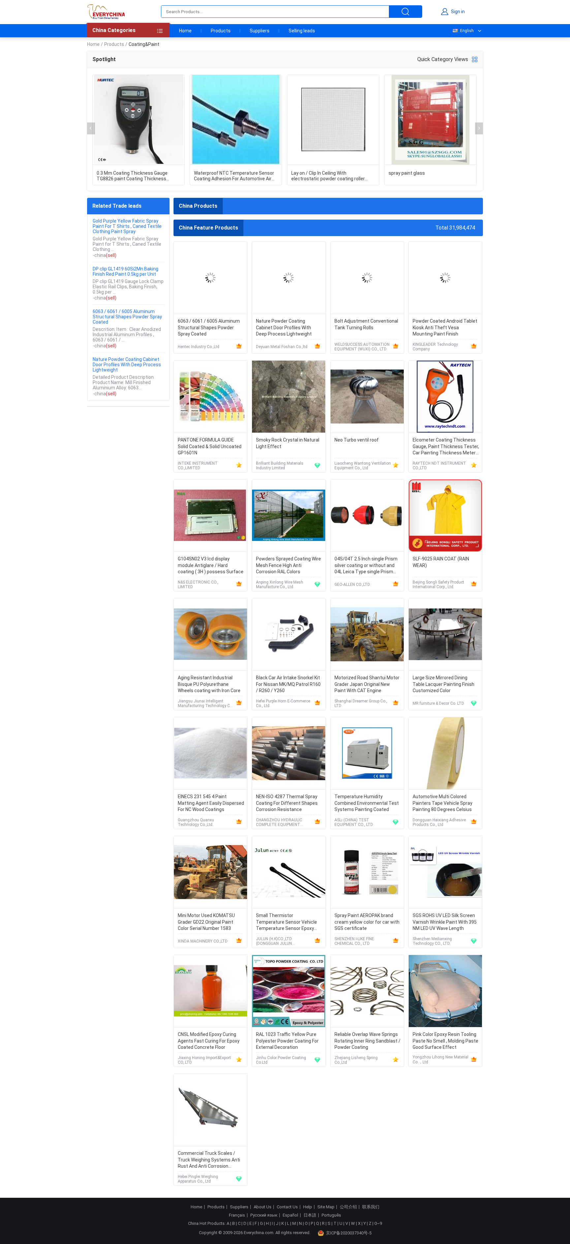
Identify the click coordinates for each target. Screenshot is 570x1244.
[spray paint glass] (430, 120)
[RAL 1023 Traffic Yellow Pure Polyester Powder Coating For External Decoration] (288, 991)
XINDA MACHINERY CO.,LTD (203, 941)
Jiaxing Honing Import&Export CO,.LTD (204, 1060)
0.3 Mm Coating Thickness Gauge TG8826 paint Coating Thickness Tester (132, 175)
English (467, 30)
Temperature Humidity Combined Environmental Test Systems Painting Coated (366, 803)
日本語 (309, 1215)
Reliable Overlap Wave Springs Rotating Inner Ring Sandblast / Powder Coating (367, 1041)
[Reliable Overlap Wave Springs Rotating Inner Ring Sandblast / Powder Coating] (367, 991)
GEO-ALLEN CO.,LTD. (352, 584)
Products (221, 30)
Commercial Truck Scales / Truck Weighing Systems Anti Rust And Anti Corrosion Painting (209, 1160)
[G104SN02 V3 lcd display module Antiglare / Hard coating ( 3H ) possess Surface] (210, 516)
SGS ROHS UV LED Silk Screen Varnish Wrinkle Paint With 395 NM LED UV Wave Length (445, 922)
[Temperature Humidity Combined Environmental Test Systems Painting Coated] (367, 753)
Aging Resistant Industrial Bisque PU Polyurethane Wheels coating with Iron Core (209, 684)
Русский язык (263, 1215)
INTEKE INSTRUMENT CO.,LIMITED (198, 465)
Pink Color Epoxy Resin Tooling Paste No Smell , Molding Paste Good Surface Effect (445, 1041)
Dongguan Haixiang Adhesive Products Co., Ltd (439, 822)
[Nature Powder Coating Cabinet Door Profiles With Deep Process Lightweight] (288, 278)
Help (307, 1207)
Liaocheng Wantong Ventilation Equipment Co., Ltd (362, 465)
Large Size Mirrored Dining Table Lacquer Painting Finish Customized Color (443, 684)
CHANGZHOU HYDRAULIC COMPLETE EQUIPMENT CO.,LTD (279, 822)
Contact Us (287, 1207)
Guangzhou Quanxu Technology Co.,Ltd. (196, 822)
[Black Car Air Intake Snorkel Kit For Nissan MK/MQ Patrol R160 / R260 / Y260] (288, 634)
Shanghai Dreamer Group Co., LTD (360, 703)
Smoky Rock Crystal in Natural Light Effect (287, 443)
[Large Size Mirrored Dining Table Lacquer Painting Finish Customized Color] (445, 634)
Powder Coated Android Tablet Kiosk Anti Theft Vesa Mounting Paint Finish (445, 327)
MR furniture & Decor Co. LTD (438, 703)
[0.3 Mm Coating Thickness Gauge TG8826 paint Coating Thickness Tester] (138, 120)
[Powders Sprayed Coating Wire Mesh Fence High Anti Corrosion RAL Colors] (288, 516)
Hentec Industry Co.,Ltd (198, 346)
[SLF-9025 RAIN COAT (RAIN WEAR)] (445, 516)
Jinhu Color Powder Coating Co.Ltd (281, 1060)
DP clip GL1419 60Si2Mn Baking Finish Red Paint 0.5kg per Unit (125, 271)
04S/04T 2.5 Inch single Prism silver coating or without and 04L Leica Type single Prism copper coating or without (365, 566)
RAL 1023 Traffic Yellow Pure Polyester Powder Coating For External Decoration (287, 1041)
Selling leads (302, 30)
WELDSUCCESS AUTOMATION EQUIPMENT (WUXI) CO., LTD (362, 346)
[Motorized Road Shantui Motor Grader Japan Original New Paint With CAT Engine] (367, 634)
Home (185, 30)
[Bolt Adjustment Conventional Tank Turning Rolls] (367, 278)
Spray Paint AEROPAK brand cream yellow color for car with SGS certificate (366, 922)
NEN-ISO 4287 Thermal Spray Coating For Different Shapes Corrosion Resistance (287, 803)
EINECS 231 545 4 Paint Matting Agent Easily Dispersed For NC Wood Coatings (211, 803)
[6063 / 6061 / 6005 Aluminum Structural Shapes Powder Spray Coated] (210, 278)
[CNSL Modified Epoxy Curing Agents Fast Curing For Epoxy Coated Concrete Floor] (210, 991)
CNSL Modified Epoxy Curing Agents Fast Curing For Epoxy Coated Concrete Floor (208, 1041)
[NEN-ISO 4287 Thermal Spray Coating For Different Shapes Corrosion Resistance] (288, 753)
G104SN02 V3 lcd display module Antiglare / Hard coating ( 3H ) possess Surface (210, 565)
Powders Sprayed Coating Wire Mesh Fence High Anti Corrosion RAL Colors (288, 565)
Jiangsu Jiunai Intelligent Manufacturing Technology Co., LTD (206, 703)
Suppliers (259, 30)
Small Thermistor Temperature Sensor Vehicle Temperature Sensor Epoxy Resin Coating (286, 922)
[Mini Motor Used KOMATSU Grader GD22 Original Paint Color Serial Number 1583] (210, 872)
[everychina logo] (106, 11)
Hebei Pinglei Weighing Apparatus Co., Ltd (198, 1179)
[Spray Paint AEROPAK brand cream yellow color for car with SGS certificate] (367, 872)
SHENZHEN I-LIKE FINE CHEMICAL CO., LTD (354, 941)
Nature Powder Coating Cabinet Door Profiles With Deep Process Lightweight (127, 365)
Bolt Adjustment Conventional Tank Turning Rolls (366, 324)
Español (290, 1215)
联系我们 (370, 1207)
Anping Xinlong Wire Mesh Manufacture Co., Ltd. (279, 584)
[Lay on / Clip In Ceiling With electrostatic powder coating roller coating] (333, 120)
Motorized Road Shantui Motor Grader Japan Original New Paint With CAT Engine (366, 684)
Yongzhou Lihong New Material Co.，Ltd (440, 1059)
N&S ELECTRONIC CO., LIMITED (198, 584)
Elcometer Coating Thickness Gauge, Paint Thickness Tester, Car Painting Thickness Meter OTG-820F (446, 447)
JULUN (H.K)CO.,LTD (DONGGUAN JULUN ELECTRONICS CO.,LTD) (277, 941)
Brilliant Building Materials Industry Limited (279, 465)
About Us (262, 1207)
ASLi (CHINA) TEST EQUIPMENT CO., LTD (353, 822)
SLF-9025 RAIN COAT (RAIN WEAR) (441, 562)
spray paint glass (407, 173)
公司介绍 (348, 1207)
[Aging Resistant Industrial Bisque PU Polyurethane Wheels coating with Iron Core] (210, 634)
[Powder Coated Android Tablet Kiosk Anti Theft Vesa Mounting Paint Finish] (445, 278)
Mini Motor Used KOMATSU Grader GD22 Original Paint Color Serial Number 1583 (206, 922)
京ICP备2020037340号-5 (348, 1232)
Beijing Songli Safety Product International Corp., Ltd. (438, 584)
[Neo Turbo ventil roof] (367, 397)
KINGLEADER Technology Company (435, 346)
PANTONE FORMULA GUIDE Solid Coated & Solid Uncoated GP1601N (209, 446)
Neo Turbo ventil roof (356, 440)
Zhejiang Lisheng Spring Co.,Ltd (356, 1060)
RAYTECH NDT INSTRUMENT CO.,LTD (439, 465)
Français (237, 1215)
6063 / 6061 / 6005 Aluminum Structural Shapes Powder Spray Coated (127, 317)
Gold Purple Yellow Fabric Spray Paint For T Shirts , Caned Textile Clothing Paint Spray (127, 226)
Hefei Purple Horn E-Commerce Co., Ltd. (283, 703)
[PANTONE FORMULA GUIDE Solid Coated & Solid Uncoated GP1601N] (210, 397)
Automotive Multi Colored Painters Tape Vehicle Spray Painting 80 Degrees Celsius (442, 803)
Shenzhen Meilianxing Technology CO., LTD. (432, 941)
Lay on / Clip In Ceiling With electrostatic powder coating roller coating (328, 175)
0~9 (378, 1223)
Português (331, 1215)
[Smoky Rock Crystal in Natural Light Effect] (288, 397)
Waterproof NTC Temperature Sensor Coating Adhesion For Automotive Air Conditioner (234, 175)
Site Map (325, 1207)
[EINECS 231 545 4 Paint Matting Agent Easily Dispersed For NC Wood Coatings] (210, 753)
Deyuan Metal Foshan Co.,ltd (281, 346)
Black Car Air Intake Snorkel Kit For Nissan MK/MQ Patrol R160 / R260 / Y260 (288, 684)
